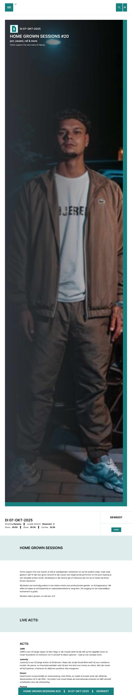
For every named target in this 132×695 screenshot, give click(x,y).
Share (116, 530)
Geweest (102, 691)
